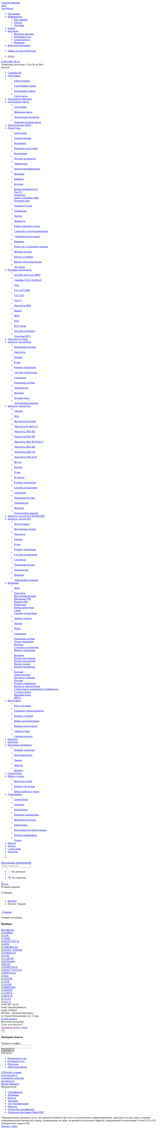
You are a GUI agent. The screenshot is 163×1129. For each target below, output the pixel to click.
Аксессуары (14, 128)
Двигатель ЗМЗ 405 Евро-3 (28, 441)
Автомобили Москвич (20, 99)
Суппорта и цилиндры (26, 647)
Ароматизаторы (22, 138)
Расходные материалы (20, 745)
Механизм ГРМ (22, 598)
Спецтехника (15, 773)
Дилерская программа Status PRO (26, 1112)
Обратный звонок (17, 1067)
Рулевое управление (25, 367)
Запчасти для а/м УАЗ (19, 518)
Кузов (17, 362)
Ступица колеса (22, 692)
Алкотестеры (21, 799)
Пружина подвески (24, 677)
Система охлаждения (25, 372)
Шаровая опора (22, 694)
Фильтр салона (22, 664)
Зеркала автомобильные (27, 168)
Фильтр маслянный (24, 661)
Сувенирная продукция (27, 236)
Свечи (17, 610)
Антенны (19, 804)
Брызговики (20, 153)
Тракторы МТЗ (22, 336)
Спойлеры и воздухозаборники (31, 231)
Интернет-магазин (24, 34)
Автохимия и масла (18, 101)
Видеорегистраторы (25, 819)
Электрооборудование (26, 403)
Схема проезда (22, 39)
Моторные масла (23, 112)
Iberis (17, 588)
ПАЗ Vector (20, 326)
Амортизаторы (22, 674)
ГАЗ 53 (17, 300)
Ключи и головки (23, 716)
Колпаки (18, 184)
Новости (12, 1106)
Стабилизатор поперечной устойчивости (36, 689)
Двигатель (19, 352)
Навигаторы (20, 825)
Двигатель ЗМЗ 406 (24, 446)
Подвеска (19, 477)
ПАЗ (16, 320)
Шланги (18, 770)
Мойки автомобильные (26, 721)
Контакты (13, 31)
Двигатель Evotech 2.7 (26, 426)
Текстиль (13, 851)
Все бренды (7, 929)
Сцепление (20, 377)
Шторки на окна (23, 251)
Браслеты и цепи (23, 781)
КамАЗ (18, 310)
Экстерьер (19, 267)
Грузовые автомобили (20, 269)
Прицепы (13, 742)
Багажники (20, 143)
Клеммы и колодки (24, 750)
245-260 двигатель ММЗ (27, 275)
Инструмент (14, 700)
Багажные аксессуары (26, 148)
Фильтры (19, 393)
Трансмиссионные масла (27, 122)
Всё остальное (21, 524)
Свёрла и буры (22, 731)
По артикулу (18, 871)
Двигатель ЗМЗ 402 (24, 431)
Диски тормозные (23, 641)
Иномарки (13, 583)
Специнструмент (23, 736)
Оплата (18, 22)
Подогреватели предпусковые (30, 830)
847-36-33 (10, 61)
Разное (17, 840)
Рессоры (18, 680)
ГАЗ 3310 (19, 295)
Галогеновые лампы (25, 85)
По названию (19, 877)
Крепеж (18, 357)
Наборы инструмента (25, 726)
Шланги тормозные (24, 650)
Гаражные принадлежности (29, 710)
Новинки (13, 739)
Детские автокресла (24, 158)
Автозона (13, 1100)
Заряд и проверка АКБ (26, 197)
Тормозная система (24, 382)
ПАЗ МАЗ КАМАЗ (24, 331)
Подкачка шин (22, 200)
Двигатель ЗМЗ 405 (24, 436)
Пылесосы (19, 221)
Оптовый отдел (22, 36)
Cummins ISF (15, 72)
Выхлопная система (25, 347)
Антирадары (21, 809)
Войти (11, 56)
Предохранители (23, 755)
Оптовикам (14, 13)
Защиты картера (23, 618)
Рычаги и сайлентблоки (27, 686)
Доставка (19, 25)
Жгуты (17, 462)
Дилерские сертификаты (21, 1109)
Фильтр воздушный (24, 658)
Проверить (8, 1050)
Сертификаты (15, 1092)
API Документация (18, 1103)
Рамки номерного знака (27, 226)
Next (16, 285)
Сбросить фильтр (10, 2)
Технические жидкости (26, 117)
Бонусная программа (19, 45)
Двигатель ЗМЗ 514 (24, 452)
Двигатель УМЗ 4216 (25, 457)
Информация (15, 16)
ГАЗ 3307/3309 (22, 290)
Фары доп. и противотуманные (31, 246)
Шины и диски (16, 776)
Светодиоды (21, 96)
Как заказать (21, 19)
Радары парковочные (25, 835)
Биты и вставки (22, 705)
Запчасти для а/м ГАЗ (19, 406)
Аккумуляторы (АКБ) (19, 125)
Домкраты (19, 195)
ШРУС (17, 697)
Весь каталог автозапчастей (16, 862)
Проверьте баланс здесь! (14, 1027)
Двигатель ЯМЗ (22, 305)
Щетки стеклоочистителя (28, 261)
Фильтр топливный (24, 666)
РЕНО (17, 628)
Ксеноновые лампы (24, 91)
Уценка (12, 846)
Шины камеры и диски (26, 791)
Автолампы (14, 75)
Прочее (18, 216)
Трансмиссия (21, 387)
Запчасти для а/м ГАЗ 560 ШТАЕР (26, 516)
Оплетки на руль (23, 205)
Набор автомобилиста (26, 189)
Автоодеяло (20, 133)
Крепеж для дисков (24, 786)
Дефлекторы (21, 163)
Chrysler (18, 411)
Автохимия (20, 107)
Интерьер (19, 173)
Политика (13, 1064)
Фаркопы (19, 241)
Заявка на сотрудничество (22, 50)
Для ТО (18, 192)
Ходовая (18, 672)
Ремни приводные (24, 607)
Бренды (12, 843)
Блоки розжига (22, 80)
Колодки (18, 644)
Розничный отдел (17, 1058)
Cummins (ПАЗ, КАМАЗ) (27, 280)
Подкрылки (20, 210)
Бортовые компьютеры (26, 814)
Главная (6, 912)
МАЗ (16, 315)
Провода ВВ (21, 601)
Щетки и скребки (23, 256)
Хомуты (18, 765)
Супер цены (14, 848)
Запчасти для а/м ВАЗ (19, 342)
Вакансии (19, 42)
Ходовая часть (21, 398)
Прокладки (20, 604)
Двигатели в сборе (18, 339)
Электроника (15, 794)
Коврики (19, 179)
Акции (11, 28)
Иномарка (13, 1095)
